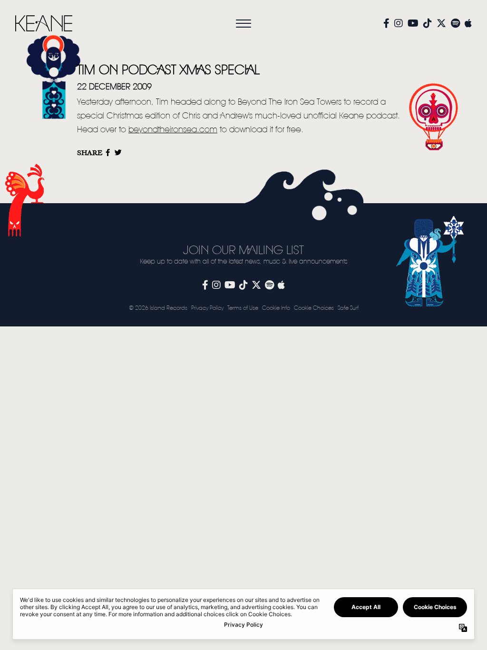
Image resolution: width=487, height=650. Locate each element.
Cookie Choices (314, 308)
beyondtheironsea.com (172, 130)
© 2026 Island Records (158, 308)
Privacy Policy (207, 308)
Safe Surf (348, 308)
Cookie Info (276, 308)
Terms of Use (242, 308)
